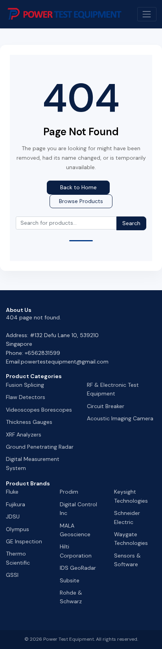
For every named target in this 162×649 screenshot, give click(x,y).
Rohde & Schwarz (71, 597)
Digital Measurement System (32, 463)
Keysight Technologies (131, 496)
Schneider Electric (127, 517)
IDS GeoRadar (78, 567)
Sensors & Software (127, 560)
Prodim (69, 491)
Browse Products (81, 201)
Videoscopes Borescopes (39, 409)
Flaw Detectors (25, 397)
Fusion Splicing (25, 384)
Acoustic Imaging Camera (120, 418)
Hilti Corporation (76, 551)
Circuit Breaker (105, 406)
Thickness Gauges (29, 421)
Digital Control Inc (78, 509)
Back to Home (78, 187)
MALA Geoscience (75, 530)
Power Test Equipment (68, 639)
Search (131, 223)
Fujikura (15, 504)
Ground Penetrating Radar (40, 446)
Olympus (17, 529)
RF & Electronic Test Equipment (113, 389)
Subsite (69, 580)
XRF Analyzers (23, 434)
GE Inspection (24, 541)
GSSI (12, 574)
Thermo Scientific (18, 558)
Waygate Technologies (131, 538)
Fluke (12, 491)
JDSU (13, 516)
